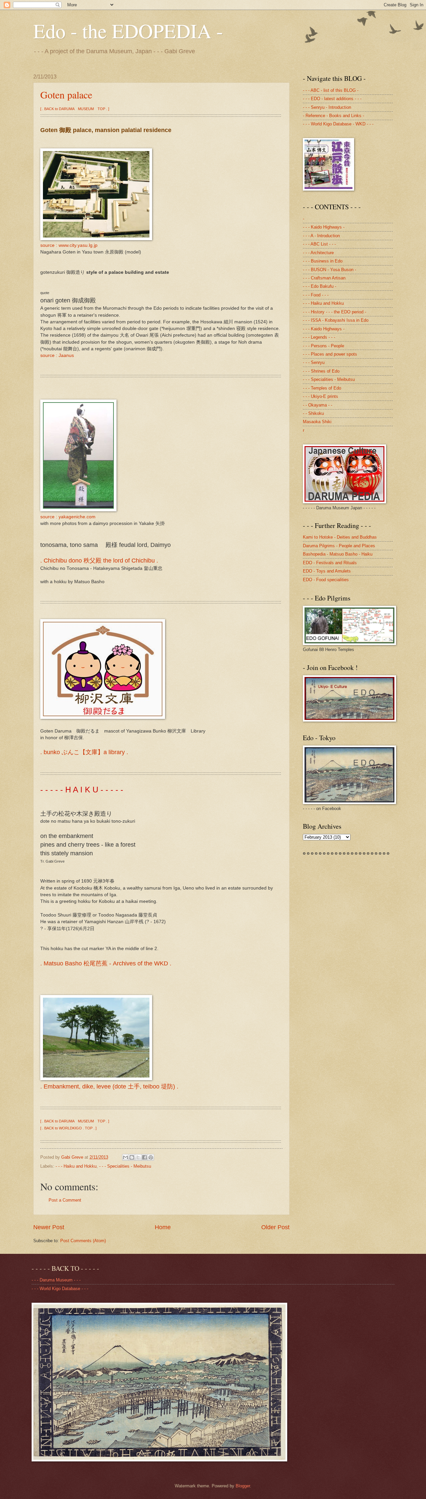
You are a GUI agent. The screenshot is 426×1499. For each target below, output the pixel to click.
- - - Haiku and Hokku (76, 1166)
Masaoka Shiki (317, 421)
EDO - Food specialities (326, 579)
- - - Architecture (318, 252)
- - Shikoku (313, 413)
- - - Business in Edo (322, 260)
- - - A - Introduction (321, 235)
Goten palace (66, 94)
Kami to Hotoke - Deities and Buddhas (340, 537)
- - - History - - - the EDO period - (334, 311)
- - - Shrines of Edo (321, 371)
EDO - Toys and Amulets (327, 571)
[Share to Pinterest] (150, 1157)
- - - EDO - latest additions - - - (332, 98)
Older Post (275, 1227)
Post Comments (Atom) (83, 1240)
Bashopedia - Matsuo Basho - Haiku (337, 554)
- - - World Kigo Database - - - (60, 1288)
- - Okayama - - (317, 405)
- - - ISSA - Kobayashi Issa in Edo (335, 320)
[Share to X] (138, 1157)
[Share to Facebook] (144, 1157)
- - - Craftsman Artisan (324, 277)
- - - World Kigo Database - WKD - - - (338, 123)
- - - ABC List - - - (319, 244)
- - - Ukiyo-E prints (320, 396)
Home (163, 1227)
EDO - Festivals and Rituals (330, 562)
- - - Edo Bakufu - (319, 286)
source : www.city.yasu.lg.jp (69, 245)
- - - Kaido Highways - (323, 227)
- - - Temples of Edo (322, 388)
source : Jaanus (57, 355)
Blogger (243, 1485)
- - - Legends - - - (319, 337)
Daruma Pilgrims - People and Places (339, 545)
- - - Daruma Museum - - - (56, 1279)
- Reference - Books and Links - (333, 115)
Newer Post (48, 1227)
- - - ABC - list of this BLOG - (330, 90)
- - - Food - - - (315, 294)
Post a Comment (65, 1200)
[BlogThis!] (131, 1157)
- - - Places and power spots (330, 354)
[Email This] (125, 1157)
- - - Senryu (313, 362)
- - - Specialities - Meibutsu (125, 1166)
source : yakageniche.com (68, 516)
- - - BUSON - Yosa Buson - (329, 269)
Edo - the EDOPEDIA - (128, 30)
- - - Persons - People (323, 345)
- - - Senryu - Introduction (327, 107)
